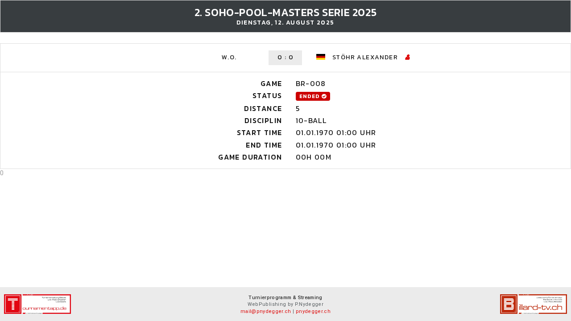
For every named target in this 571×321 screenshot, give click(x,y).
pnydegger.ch (313, 311)
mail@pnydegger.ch (265, 311)
